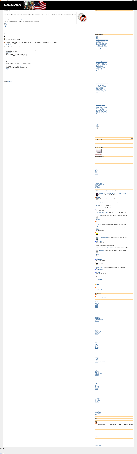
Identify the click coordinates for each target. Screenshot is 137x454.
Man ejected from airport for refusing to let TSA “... (101, 71)
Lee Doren (96, 344)
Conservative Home (97, 315)
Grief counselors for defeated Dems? (100, 87)
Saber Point (96, 383)
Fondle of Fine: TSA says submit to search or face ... (101, 49)
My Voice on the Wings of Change (99, 221)
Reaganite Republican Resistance (98, 373)
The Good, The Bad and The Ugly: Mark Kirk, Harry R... (102, 109)
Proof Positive (96, 370)
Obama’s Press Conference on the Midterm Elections (101, 107)
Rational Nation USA (97, 372)
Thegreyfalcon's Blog (98, 272)
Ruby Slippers (96, 382)
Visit (96, 436)
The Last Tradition (98, 197)
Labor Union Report (97, 342)
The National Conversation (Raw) (99, 256)
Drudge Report (96, 170)
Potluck (96, 369)
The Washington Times (97, 186)
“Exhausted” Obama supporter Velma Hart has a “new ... (102, 46)
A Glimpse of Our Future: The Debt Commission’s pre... (102, 83)
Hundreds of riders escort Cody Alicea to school (101, 69)
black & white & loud (98, 287)
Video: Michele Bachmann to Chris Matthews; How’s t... (102, 110)
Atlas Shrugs (96, 307)
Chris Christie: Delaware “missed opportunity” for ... (101, 92)
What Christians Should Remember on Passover (103, 237)
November (97, 38)
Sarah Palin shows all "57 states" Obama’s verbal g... (101, 42)
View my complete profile (97, 427)
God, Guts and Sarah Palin (98, 331)
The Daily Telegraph (97, 182)
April (96, 130)
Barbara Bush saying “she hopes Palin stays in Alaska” (13, 19)
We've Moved (99, 215)
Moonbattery (96, 360)
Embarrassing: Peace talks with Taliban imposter (101, 44)
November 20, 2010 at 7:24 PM (8, 40)
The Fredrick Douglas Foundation (98, 183)
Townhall (5, 26)
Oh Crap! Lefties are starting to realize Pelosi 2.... (101, 89)
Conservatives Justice (97, 318)
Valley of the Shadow (97, 410)
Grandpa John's (96, 334)
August (97, 126)
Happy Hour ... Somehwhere (98, 335)
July (96, 127)
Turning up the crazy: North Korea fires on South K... (101, 45)
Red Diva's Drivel (97, 375)
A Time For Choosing (97, 301)
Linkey (20, 66)
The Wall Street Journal (97, 185)
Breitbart (96, 169)
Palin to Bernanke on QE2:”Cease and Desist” (101, 90)
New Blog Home (97, 222)
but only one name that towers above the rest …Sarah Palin (64, 12)
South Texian (96, 388)
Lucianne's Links (96, 172)
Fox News (96, 171)
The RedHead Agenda (97, 402)
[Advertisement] (9, 74)
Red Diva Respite (97, 374)
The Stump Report (97, 403)
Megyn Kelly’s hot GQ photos (99, 48)
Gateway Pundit (96, 329)
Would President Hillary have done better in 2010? (101, 93)
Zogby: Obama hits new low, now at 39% (100, 47)
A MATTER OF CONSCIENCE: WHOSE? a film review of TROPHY (102, 212)
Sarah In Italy (96, 384)
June (96, 128)
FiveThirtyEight (6, 24)
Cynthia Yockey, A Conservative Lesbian (99, 319)
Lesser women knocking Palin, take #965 (100, 68)
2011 (96, 35)
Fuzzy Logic (96, 328)
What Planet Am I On (97, 411)
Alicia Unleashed (96, 304)
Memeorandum (6, 23)
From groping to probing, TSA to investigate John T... (101, 64)
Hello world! (97, 207)
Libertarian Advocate (97, 347)
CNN (5, 25)
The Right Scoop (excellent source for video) (99, 184)
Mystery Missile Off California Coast (100, 85)
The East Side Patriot (97, 397)
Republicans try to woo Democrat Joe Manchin (101, 88)
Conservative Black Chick (98, 209)
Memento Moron (96, 356)
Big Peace (96, 167)
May (96, 129)
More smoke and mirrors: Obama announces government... (102, 40)
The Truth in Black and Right (99, 241)
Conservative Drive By (97, 314)
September (97, 125)
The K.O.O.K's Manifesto (97, 398)
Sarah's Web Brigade (97, 386)
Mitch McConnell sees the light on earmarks (100, 67)
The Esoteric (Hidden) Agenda (101, 250)
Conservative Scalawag (97, 316)
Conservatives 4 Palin (97, 317)
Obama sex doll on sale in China (99, 108)
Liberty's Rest (96, 348)
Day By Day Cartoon (97, 320)
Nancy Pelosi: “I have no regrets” (99, 106)
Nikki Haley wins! (98, 113)
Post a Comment (6, 69)
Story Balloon (96, 389)
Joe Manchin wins (98, 114)
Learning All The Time (97, 343)
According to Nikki (97, 302)
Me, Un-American (97, 355)
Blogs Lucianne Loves (97, 168)
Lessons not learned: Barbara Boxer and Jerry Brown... (101, 112)
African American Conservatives (99, 269)
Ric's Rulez (96, 376)
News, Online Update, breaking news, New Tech (100, 361)
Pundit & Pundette (97, 371)
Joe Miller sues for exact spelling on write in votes (101, 84)
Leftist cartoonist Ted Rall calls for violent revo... (101, 86)
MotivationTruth (97, 229)
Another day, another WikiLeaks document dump (101, 41)
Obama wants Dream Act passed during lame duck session (102, 61)
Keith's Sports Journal (97, 341)
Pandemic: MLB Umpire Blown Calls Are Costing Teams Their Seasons (103, 202)
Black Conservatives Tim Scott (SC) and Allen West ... (101, 111)
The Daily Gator (96, 396)
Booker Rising (97, 284)
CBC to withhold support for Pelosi (99, 65)
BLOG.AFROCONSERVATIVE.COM (99, 279)
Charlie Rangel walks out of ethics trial (100, 70)
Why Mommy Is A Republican (98, 412)
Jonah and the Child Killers (98, 275)
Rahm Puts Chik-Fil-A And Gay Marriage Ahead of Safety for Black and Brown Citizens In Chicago (105, 247)
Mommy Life (96, 358)
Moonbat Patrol (96, 359)
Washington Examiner (97, 187)
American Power (96, 306)
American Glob (96, 305)
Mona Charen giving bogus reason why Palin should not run (24, 19)
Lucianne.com (96, 173)
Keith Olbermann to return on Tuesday (100, 91)
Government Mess (97, 333)
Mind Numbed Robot (97, 357)
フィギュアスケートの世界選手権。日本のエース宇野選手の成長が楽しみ (103, 227)
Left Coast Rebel (96, 345)
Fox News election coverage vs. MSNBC (100, 105)
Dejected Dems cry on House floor (99, 66)
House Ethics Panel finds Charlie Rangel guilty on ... (101, 63)
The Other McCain (97, 401)
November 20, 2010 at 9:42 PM (8, 44)
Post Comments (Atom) (9, 81)
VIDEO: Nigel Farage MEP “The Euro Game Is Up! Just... (102, 39)
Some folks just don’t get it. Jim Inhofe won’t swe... (101, 62)
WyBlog (96, 414)
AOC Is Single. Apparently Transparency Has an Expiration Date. (102, 190)
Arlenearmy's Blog (98, 244)
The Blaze (96, 181)
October (97, 124)
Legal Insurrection (97, 346)
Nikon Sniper (96, 362)
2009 (96, 135)
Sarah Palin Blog (96, 385)
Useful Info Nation (97, 409)
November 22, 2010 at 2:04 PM (8, 68)
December (97, 37)
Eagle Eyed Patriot (97, 321)
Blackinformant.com (98, 226)
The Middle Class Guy (97, 400)
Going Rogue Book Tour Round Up (98, 332)
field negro (97, 294)
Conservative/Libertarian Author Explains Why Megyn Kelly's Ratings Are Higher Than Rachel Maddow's (106, 297)
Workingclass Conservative (98, 413)
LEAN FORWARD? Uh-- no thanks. (99, 267)
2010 (96, 36)
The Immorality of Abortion (98, 224)
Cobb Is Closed (97, 205)
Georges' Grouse (96, 330)
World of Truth (97, 254)
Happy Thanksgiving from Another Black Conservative (101, 43)
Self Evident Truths (97, 387)
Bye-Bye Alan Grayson (98, 115)
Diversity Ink (97, 296)
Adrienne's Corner (97, 303)
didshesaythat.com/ (98, 219)
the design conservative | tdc (99, 289)
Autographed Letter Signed (99, 259)
